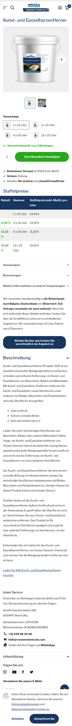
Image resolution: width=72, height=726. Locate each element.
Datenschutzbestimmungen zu (30, 709)
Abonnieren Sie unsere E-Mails (22, 681)
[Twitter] (31, 672)
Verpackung (11, 116)
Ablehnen (18, 718)
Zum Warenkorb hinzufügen (42, 156)
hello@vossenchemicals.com (26, 639)
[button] (61, 59)
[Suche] (12, 7)
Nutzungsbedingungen (25, 704)
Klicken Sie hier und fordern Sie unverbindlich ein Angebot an (35, 342)
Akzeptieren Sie (44, 718)
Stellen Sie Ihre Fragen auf (31, 645)
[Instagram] (5, 672)
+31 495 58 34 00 (20, 634)
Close (36, 656)
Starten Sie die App (5, 7)
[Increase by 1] (12, 153)
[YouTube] (14, 672)
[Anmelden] (60, 7)
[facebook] (23, 671)
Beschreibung (17, 357)
